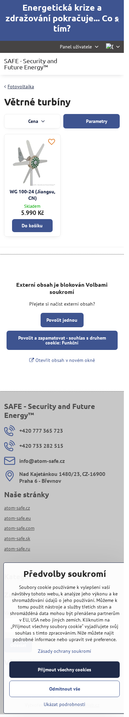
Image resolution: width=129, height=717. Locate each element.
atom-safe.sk (17, 538)
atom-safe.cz (17, 508)
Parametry (96, 121)
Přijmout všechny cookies (64, 670)
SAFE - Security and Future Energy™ (30, 64)
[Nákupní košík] (99, 64)
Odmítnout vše (64, 689)
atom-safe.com (19, 528)
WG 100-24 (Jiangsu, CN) (32, 194)
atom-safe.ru (17, 549)
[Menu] (115, 64)
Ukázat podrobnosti (64, 704)
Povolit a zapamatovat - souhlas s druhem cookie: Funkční (62, 340)
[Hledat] (82, 64)
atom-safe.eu (17, 518)
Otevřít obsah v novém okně (64, 360)
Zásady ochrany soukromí (64, 651)
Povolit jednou (61, 320)
